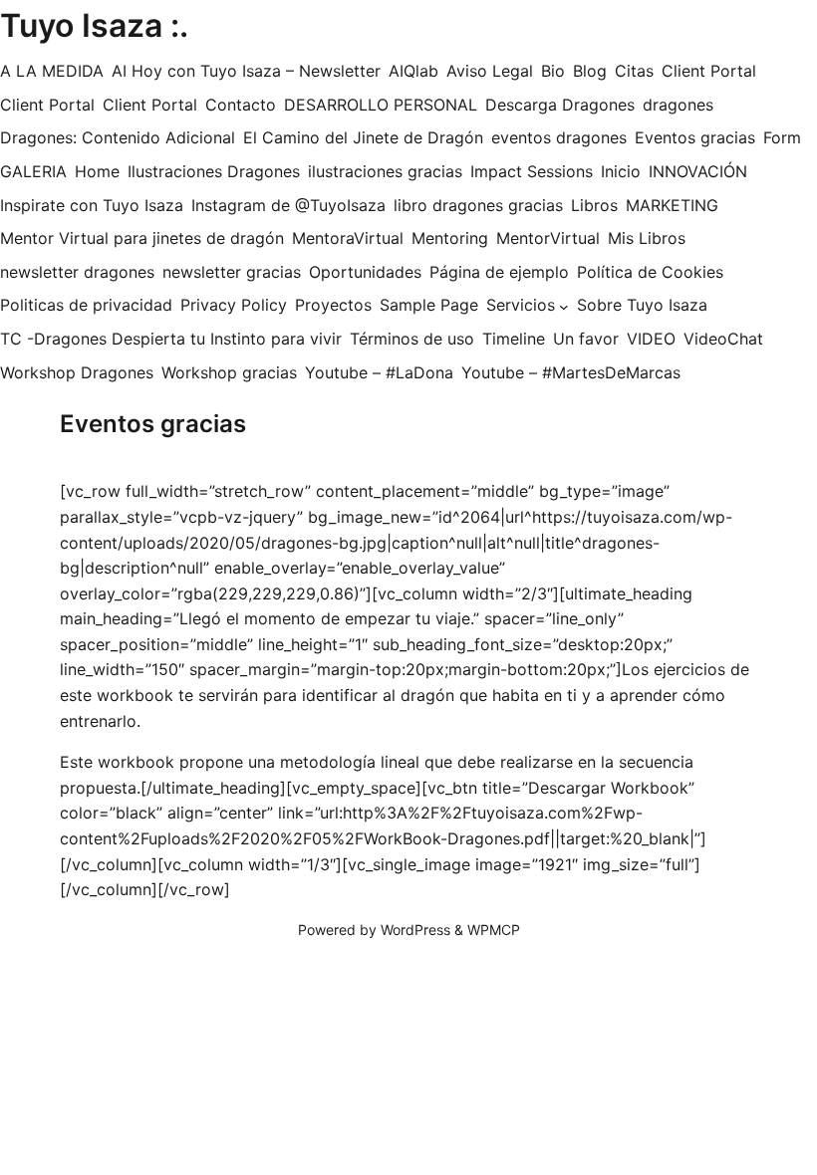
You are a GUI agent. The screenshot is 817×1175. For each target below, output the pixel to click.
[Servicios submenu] (564, 306)
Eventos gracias (695, 137)
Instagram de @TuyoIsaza (288, 205)
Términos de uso (412, 339)
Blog (590, 71)
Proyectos (333, 305)
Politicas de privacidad (86, 305)
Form (782, 137)
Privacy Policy (233, 305)
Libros (594, 205)
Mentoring (449, 238)
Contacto (240, 105)
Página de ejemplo (499, 272)
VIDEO (651, 339)
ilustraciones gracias (385, 171)
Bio (553, 71)
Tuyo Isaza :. (94, 25)
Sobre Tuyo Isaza (642, 305)
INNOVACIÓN (698, 171)
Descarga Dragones (560, 105)
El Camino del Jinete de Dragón (363, 137)
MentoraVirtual (348, 238)
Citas (634, 71)
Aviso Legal (489, 71)
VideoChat (723, 339)
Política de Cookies (650, 272)
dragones (678, 105)
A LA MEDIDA (52, 71)
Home (97, 171)
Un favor (586, 339)
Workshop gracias (229, 372)
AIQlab (413, 71)
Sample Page (429, 305)
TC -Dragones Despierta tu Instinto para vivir (171, 339)
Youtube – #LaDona (379, 372)
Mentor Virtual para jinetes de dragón (142, 238)
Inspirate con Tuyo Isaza (91, 205)
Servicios (520, 305)
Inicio (621, 171)
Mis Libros (646, 238)
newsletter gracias (231, 272)
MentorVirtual (548, 238)
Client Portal (709, 71)
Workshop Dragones (76, 372)
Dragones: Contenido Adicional (117, 137)
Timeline (513, 339)
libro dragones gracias (478, 205)
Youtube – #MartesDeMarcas (571, 372)
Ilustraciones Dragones (214, 171)
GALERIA (33, 171)
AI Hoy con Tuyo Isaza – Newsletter (246, 71)
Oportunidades (365, 272)
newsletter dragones (77, 272)
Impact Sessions (531, 171)
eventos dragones (559, 137)
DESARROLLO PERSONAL (380, 105)
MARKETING (672, 205)
